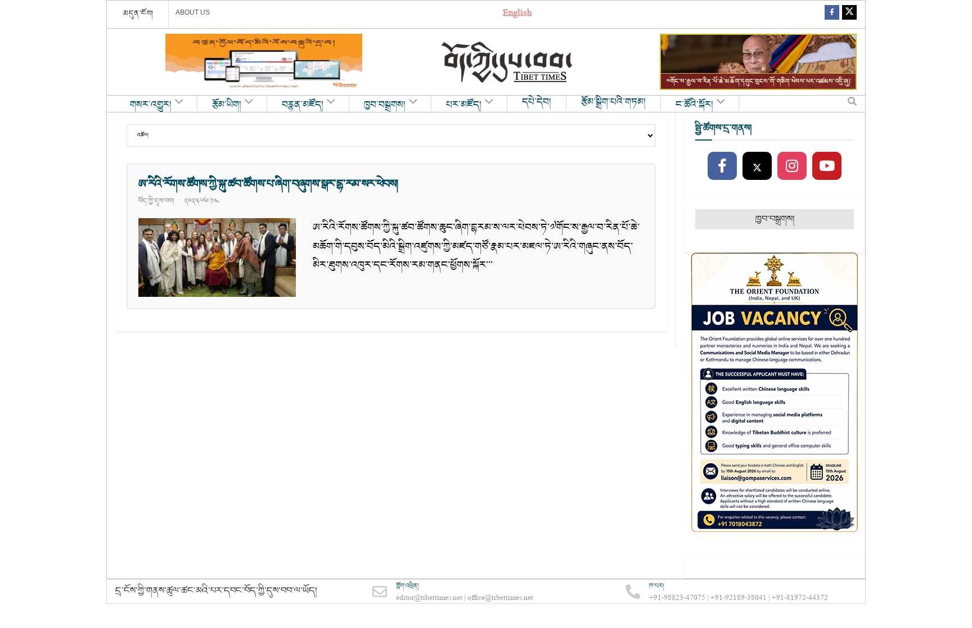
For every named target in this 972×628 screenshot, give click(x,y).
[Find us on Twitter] (849, 14)
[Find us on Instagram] (792, 166)
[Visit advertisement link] (263, 62)
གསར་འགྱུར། (151, 105)
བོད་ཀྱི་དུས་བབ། (156, 201)
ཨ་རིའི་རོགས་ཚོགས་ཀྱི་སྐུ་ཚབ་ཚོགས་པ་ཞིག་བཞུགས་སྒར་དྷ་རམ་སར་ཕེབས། (269, 183)
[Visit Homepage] (507, 62)
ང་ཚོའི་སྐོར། (694, 105)
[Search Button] (852, 104)
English (517, 14)
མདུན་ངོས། (138, 13)
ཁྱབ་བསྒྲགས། (385, 105)
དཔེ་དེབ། (536, 102)
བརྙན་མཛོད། (302, 105)
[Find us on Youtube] (827, 166)
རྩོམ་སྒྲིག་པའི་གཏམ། (613, 102)
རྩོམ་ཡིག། (226, 105)
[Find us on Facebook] (832, 14)
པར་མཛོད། (464, 105)
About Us (193, 12)
